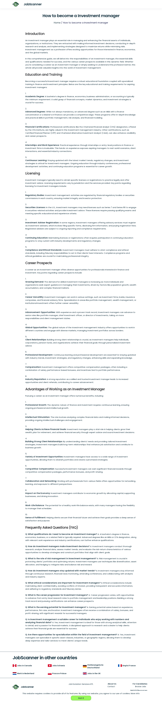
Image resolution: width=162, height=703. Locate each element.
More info (135, 693)
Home (57, 22)
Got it (81, 698)
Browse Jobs (140, 686)
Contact (111, 686)
